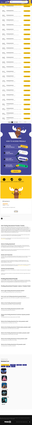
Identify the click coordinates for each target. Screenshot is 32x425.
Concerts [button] (23, 2)
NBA (8, 366)
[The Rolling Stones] (4, 392)
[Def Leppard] (3, 371)
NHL (13, 366)
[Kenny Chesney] (4, 384)
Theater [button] (22, 3)
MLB (3, 366)
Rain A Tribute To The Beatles (22, 265)
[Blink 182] (4, 399)
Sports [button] (22, 1)
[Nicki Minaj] (4, 377)
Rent (28, 265)
